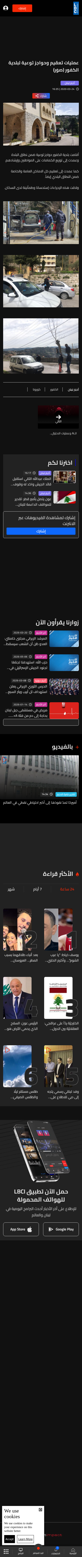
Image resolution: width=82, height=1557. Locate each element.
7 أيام (37, 889)
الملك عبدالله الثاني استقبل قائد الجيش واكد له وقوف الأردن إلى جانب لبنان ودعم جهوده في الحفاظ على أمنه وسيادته (31, 481)
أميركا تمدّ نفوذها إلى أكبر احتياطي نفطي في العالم (40, 803)
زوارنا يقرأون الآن (57, 622)
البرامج (21, 1553)
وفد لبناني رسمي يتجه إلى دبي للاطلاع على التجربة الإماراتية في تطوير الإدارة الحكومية (63, 1094)
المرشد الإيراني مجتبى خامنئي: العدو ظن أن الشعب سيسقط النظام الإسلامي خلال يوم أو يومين (25, 641)
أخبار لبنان (45, 473)
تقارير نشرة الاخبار (66, 794)
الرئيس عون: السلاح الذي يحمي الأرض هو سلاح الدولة (22, 1025)
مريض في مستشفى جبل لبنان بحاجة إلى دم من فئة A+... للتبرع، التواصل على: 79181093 (25, 712)
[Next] (5, 783)
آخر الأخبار (41, 633)
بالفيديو (62, 747)
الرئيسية (73, 1553)
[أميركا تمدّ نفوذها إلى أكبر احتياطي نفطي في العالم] (39, 783)
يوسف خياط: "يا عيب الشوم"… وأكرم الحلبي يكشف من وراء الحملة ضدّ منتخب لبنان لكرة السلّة (63, 957)
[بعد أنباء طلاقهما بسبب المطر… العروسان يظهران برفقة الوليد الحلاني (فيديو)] (20, 936)
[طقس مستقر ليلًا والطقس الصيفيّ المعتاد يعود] (20, 1072)
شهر (11, 889)
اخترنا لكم (60, 463)
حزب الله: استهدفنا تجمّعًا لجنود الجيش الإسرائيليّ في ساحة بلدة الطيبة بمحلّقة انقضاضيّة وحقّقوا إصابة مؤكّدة (28, 664)
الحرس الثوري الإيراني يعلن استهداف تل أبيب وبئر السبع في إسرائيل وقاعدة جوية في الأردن (27, 688)
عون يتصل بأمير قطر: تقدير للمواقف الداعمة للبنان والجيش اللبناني (33, 501)
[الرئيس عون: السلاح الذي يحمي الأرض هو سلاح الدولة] (20, 1004)
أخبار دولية (40, 681)
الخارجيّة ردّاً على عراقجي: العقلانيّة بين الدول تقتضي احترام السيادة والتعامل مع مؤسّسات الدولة (61, 1025)
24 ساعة (67, 889)
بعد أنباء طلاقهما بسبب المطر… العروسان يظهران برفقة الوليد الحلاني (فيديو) (21, 957)
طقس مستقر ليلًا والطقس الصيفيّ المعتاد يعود (25, 1094)
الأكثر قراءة (58, 874)
